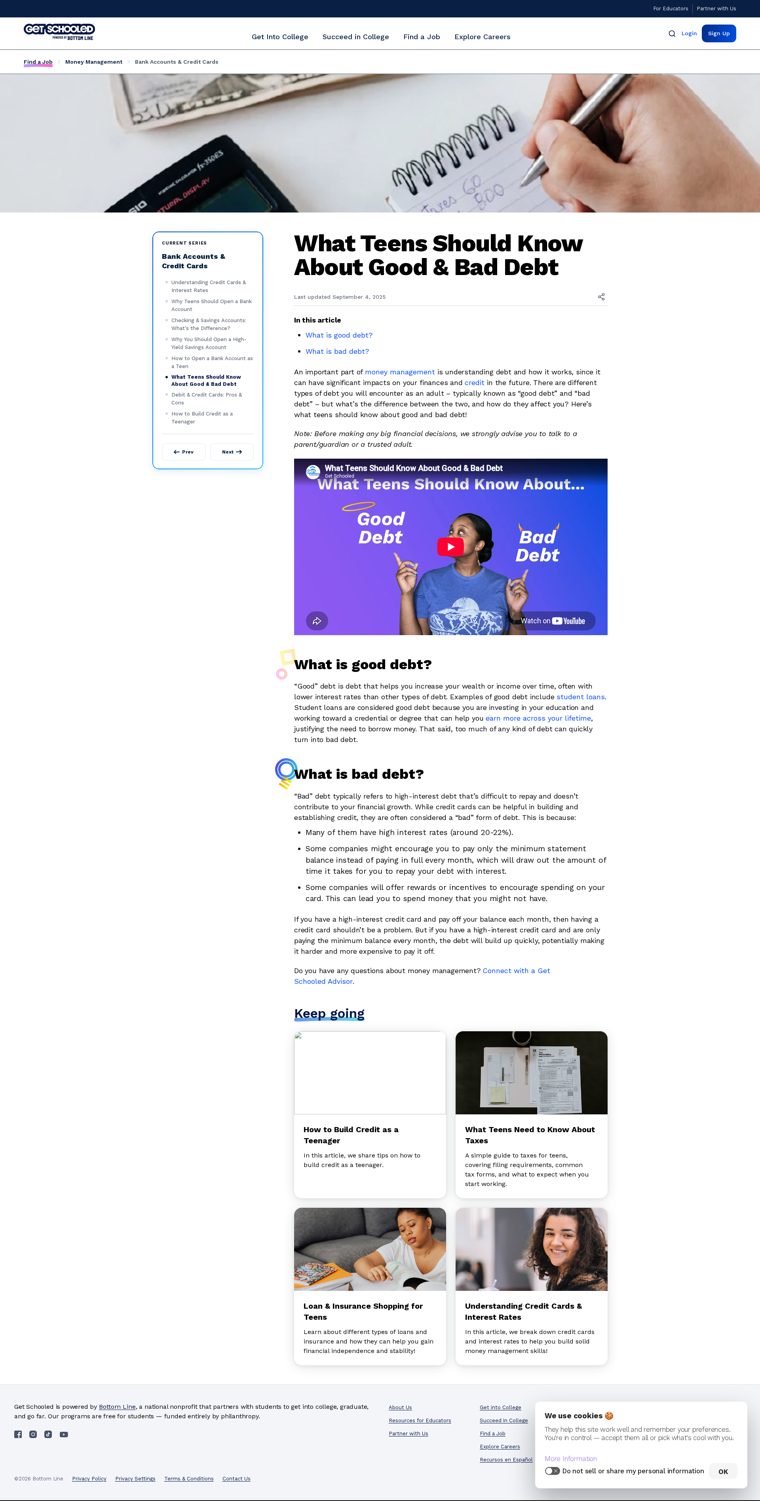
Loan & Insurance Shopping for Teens (363, 1311)
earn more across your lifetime (538, 718)
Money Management (93, 62)
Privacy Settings (135, 1479)
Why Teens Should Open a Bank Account (211, 305)
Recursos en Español (506, 1460)
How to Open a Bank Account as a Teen (212, 362)
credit (474, 382)
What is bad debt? (337, 351)
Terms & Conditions (189, 1479)
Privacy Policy (89, 1479)
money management (400, 372)
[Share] (601, 296)
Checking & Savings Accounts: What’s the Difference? (208, 324)
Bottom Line (117, 1406)
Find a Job (421, 36)
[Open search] (672, 33)
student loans (581, 697)
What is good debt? (339, 335)
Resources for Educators (420, 1420)
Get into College (500, 1407)
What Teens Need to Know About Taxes (530, 1135)
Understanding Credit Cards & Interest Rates (208, 286)
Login (689, 33)
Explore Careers (482, 36)
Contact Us (236, 1479)
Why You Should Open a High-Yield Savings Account (209, 343)
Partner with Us (716, 8)
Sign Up (719, 33)
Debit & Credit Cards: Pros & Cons (206, 399)
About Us (400, 1407)
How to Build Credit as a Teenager (202, 418)
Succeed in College (356, 36)
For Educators (670, 8)
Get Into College (280, 36)
